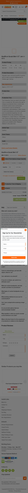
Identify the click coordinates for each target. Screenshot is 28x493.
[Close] (25, 230)
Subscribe (14, 257)
